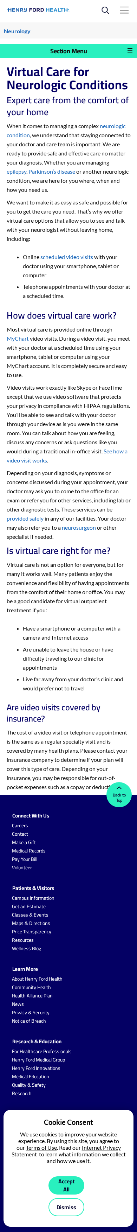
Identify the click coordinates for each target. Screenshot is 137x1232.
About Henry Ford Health (37, 979)
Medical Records (29, 851)
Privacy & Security (31, 1012)
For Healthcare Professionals (42, 1051)
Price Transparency (31, 931)
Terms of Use (41, 1147)
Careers (20, 825)
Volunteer (22, 867)
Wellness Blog (26, 948)
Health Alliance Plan (32, 995)
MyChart (18, 338)
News (18, 1004)
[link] (38, 10)
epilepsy (16, 171)
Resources (23, 940)
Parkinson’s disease (51, 171)
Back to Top (119, 797)
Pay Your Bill (24, 859)
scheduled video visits (66, 256)
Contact (20, 834)
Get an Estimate (29, 906)
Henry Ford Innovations (36, 1068)
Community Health (31, 987)
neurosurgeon (79, 527)
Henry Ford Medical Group (38, 1060)
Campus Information (33, 898)
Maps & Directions (31, 923)
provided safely (25, 518)
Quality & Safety (29, 1085)
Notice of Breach (29, 1021)
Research (22, 1093)
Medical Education (30, 1076)
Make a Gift (24, 842)
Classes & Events (30, 915)
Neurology (17, 31)
